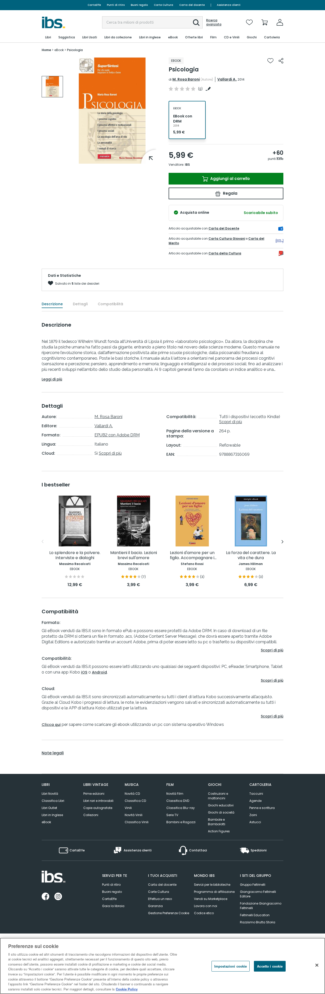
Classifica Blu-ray (180, 808)
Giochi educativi (221, 805)
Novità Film (174, 793)
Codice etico (204, 913)
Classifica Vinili (137, 822)
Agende (255, 801)
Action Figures (219, 831)
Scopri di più (110, 453)
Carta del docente (192, 5)
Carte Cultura (163, 5)
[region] (162, 966)
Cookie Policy (127, 988)
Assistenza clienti (228, 5)
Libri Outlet (49, 808)
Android (99, 672)
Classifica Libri (53, 801)
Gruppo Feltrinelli (252, 884)
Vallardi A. (226, 79)
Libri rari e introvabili (98, 801)
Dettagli (80, 304)
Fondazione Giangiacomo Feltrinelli (260, 905)
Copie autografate (97, 808)
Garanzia (155, 906)
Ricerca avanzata (213, 22)
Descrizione (52, 304)
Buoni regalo (139, 5)
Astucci (255, 822)
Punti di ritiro (116, 5)
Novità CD (132, 793)
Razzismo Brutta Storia (257, 922)
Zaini (253, 815)
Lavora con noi (205, 906)
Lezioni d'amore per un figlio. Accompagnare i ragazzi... (192, 555)
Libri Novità (50, 793)
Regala (229, 193)
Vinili (128, 808)
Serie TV (172, 815)
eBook (46, 822)
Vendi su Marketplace (210, 899)
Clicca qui (51, 724)
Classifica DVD (177, 801)
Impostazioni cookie (230, 966)
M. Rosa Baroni (186, 79)
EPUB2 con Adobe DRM (117, 435)
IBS (187, 164)
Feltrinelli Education (255, 915)
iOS (84, 672)
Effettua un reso (160, 899)
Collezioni (90, 815)
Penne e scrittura (262, 808)
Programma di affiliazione (214, 892)
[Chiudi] (316, 965)
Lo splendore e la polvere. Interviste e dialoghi (74, 555)
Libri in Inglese (52, 815)
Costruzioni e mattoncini (218, 795)
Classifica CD (135, 801)
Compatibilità (110, 304)
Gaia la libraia (113, 906)
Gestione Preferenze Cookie (168, 913)
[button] (196, 22)
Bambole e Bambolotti (216, 821)
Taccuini (256, 793)
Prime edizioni (93, 793)
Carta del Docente (223, 228)
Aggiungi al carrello (229, 178)
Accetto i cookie (270, 966)
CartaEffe (94, 5)
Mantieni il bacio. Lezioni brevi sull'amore (133, 555)
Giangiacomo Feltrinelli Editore (258, 894)
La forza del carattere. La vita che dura (251, 555)
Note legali (53, 753)
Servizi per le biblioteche (212, 884)
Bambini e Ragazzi (181, 822)
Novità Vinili (133, 815)
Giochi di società (221, 812)
